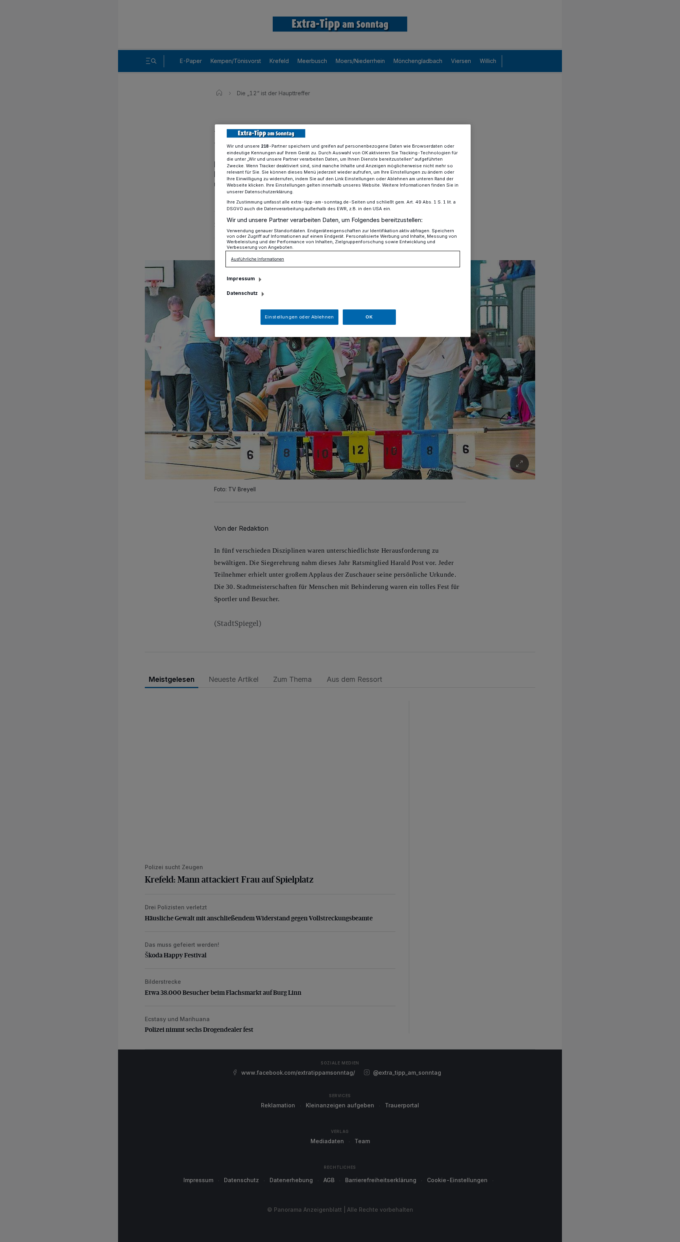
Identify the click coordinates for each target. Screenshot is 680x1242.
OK (369, 317)
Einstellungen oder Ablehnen (299, 317)
